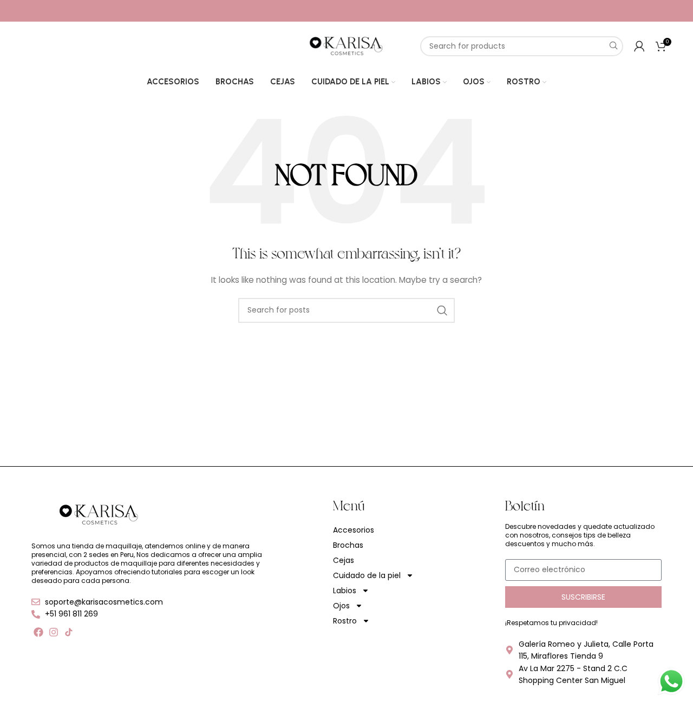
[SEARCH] (613, 46)
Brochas (348, 545)
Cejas (343, 560)
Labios (344, 590)
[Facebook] (38, 632)
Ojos (341, 605)
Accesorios (353, 530)
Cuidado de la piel (367, 575)
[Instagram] (53, 632)
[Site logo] (346, 45)
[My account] (639, 46)
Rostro (345, 620)
